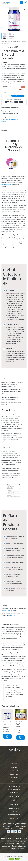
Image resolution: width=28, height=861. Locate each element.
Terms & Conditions (14, 771)
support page (6, 610)
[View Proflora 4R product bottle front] (4, 36)
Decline (17, 858)
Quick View (7, 719)
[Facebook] (12, 831)
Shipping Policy (14, 808)
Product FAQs (14, 793)
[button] (24, 9)
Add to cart (17, 95)
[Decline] (26, 857)
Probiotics (7, 41)
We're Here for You (14, 786)
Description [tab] (4, 130)
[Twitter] (19, 831)
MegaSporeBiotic (6, 184)
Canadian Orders (14, 815)
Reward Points (14, 796)
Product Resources (14, 789)
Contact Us (14, 805)
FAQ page (12, 615)
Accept (11, 858)
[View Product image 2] (12, 36)
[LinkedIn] (15, 831)
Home (2, 41)
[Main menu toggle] (21, 2)
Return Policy (14, 811)
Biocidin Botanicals (11, 119)
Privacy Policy (14, 774)
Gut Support (20, 119)
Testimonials (14, 777)
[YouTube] (8, 831)
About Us (14, 767)
